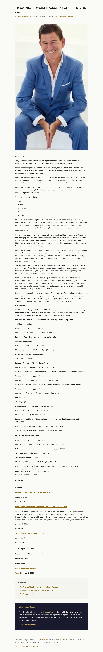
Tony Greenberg (22, 16)
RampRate (44, 640)
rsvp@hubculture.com (23, 469)
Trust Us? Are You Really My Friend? (29, 533)
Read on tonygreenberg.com (63, 16)
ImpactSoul (48, 612)
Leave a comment (36, 554)
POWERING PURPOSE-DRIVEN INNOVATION (32, 493)
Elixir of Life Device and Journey (25, 568)
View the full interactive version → (26, 646)
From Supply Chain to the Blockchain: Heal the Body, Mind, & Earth (41, 507)
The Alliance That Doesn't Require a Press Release (39, 587)
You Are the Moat (26, 594)
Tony (17, 573)
